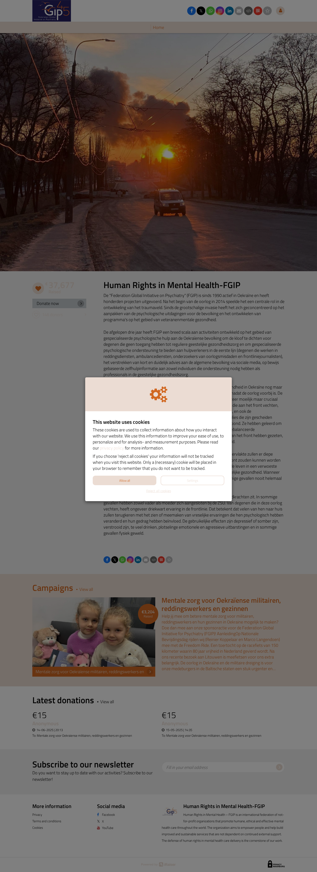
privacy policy (112, 448)
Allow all (124, 480)
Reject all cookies (158, 490)
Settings (192, 480)
